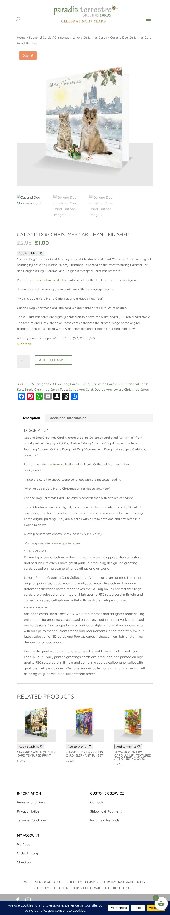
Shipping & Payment (106, 811)
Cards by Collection (51, 888)
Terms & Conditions (32, 820)
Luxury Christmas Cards (89, 37)
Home (21, 37)
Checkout (24, 862)
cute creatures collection (50, 280)
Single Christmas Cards (42, 390)
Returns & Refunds (104, 820)
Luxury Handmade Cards (124, 882)
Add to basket (53, 360)
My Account (26, 844)
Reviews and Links (31, 802)
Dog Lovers (103, 390)
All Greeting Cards (65, 384)
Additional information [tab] (68, 418)
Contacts (97, 802)
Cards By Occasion (83, 882)
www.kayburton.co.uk (65, 543)
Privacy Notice (28, 811)
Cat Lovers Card (81, 390)
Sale (121, 384)
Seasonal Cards (40, 37)
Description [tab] (31, 418)
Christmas (61, 37)
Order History (27, 853)
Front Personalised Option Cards (102, 888)
